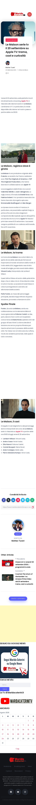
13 (18, 730)
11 (7, 730)
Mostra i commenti (18, 599)
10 (2, 730)
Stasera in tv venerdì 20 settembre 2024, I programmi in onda (24, 564)
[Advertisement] (18, 623)
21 (23, 734)
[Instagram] (25, 792)
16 (33, 730)
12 (13, 730)
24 (3, 739)
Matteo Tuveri (10, 67)
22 (28, 734)
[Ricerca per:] (15, 685)
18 (8, 734)
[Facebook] (11, 792)
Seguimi (18, 534)
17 (2, 734)
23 (33, 734)
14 (23, 730)
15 (28, 730)
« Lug (17, 749)
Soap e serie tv (12, 40)
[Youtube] (18, 792)
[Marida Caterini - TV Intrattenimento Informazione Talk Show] (18, 14)
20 (18, 734)
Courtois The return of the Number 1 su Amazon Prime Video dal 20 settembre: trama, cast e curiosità (24, 579)
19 (13, 734)
